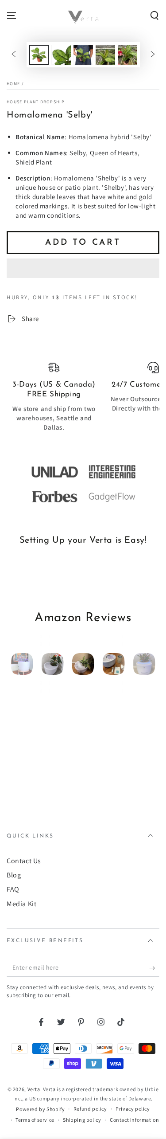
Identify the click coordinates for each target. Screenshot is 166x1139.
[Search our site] (154, 15)
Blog (14, 875)
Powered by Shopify (40, 1109)
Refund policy (90, 1108)
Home (13, 83)
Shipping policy (82, 1119)
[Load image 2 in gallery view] (61, 55)
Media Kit (21, 903)
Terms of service (34, 1119)
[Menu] (11, 15)
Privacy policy (133, 1108)
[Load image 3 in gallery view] (83, 55)
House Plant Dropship (36, 102)
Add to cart (83, 243)
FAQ (13, 889)
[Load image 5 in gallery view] (127, 55)
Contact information (134, 1119)
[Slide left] (13, 55)
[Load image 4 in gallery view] (105, 55)
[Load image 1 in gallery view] (39, 55)
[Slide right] (152, 55)
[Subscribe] (154, 968)
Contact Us (24, 860)
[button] (83, 268)
